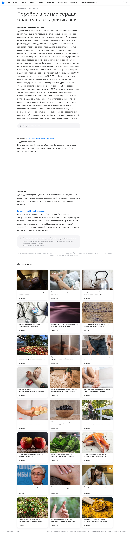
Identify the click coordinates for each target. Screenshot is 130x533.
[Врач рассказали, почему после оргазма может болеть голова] (65, 382)
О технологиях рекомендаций (97, 531)
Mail (3, 531)
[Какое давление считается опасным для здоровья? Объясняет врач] (32, 317)
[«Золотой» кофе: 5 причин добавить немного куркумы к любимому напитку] (97, 512)
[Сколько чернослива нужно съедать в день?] (65, 415)
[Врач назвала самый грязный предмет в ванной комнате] (65, 350)
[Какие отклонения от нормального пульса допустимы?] (32, 382)
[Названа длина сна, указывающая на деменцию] (32, 285)
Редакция (49, 531)
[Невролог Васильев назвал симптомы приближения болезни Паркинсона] (97, 415)
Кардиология (33, 8)
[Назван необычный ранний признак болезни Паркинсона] (65, 512)
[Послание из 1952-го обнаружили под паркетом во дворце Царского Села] (97, 317)
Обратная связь (82, 531)
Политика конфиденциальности (117, 531)
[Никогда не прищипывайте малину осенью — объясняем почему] (32, 512)
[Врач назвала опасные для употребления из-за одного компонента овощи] (65, 447)
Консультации (21, 8)
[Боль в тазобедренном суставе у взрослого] (97, 350)
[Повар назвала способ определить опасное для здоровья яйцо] (32, 415)
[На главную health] (10, 2)
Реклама (17, 531)
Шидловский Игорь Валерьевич (40, 138)
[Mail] (3, 2)
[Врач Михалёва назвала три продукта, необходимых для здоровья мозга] (97, 447)
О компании (9, 531)
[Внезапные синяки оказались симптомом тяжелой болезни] (65, 480)
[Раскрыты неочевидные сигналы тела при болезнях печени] (97, 382)
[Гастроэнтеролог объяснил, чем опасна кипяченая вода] (97, 285)
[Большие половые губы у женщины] (65, 285)
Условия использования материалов (65, 531)
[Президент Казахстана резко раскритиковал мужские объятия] (32, 480)
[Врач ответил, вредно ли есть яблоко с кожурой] (32, 447)
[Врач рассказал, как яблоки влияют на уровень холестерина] (32, 350)
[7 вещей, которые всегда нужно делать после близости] (97, 480)
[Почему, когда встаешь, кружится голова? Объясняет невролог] (65, 317)
